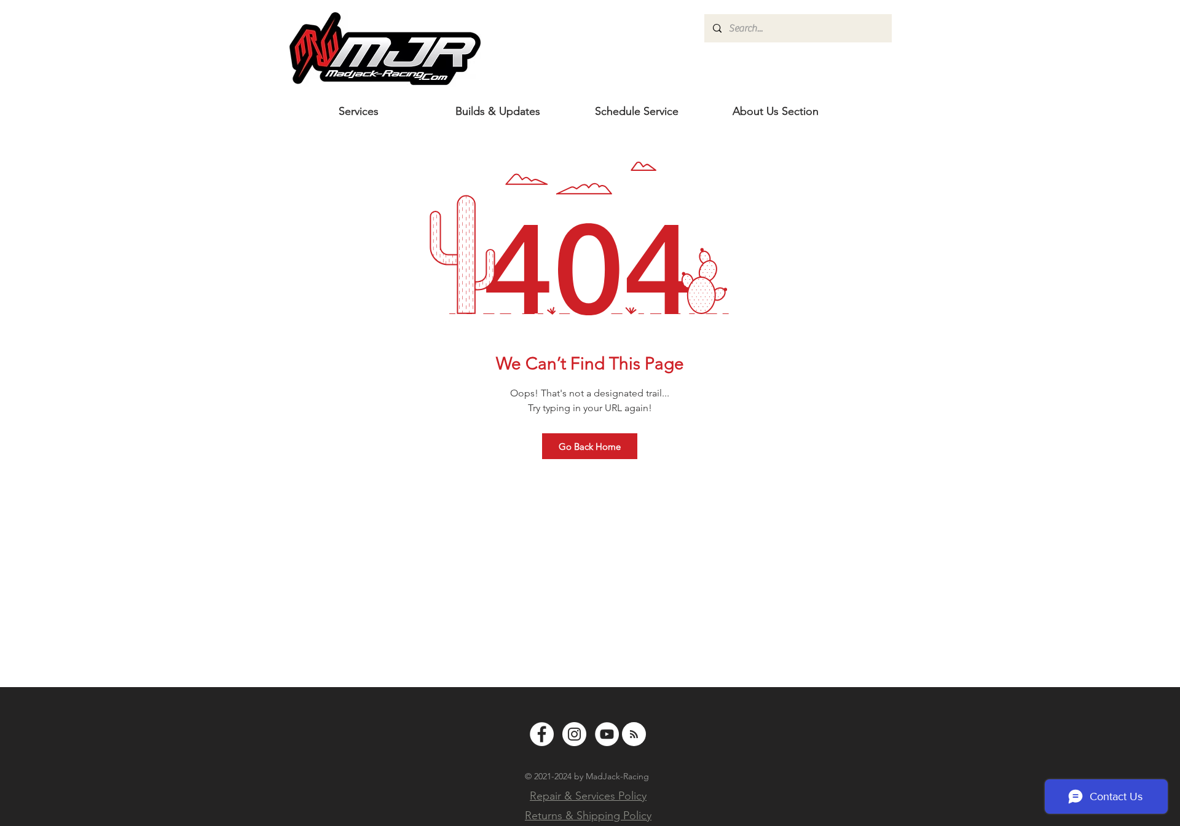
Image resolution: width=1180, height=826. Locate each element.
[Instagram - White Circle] (574, 734)
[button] (775, 111)
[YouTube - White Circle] (607, 734)
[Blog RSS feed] (634, 734)
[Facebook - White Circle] (542, 734)
